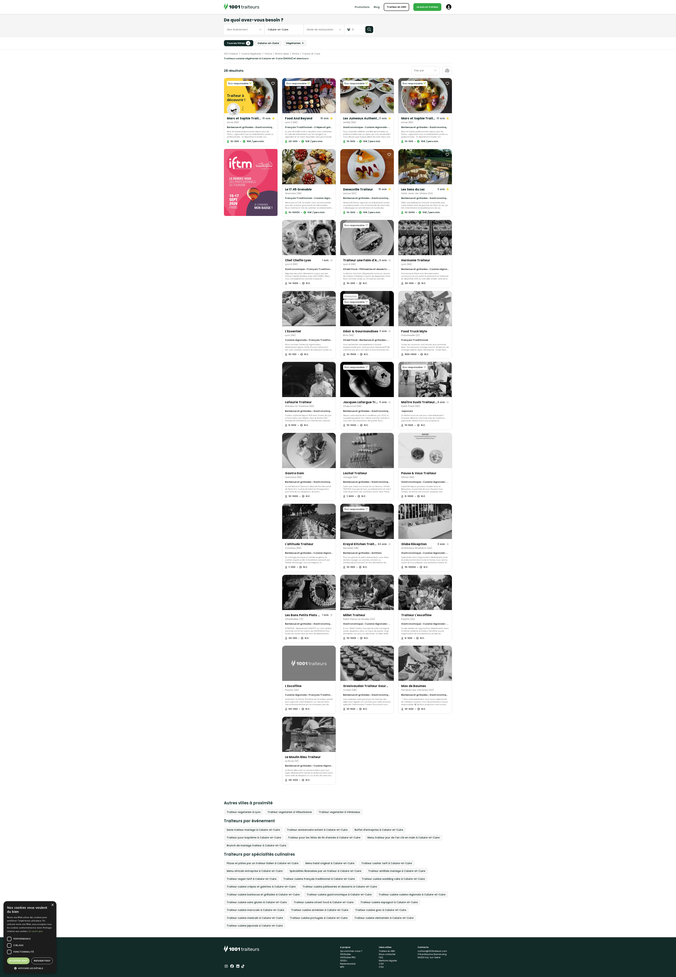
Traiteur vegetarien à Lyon (244, 812)
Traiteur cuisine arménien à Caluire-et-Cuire (319, 910)
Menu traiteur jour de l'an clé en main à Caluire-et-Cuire (403, 837)
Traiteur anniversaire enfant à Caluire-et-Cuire (317, 830)
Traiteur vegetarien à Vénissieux (339, 812)
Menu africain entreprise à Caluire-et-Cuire (255, 871)
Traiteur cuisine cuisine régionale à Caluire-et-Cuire (412, 894)
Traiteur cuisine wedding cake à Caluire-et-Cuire (393, 879)
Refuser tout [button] (42, 960)
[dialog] (30, 937)
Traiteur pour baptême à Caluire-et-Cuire (254, 837)
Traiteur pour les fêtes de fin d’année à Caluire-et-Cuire (324, 837)
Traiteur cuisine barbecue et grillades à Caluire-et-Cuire (263, 894)
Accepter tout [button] (18, 960)
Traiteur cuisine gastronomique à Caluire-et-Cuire (339, 894)
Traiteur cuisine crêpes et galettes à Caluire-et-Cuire (261, 886)
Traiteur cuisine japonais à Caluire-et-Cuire (255, 925)
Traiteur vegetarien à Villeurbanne (290, 812)
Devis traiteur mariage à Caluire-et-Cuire (253, 830)
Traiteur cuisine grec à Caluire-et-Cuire (380, 910)
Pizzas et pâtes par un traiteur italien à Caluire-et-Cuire (262, 863)
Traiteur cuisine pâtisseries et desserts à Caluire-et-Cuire (340, 886)
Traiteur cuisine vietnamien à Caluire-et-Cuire (384, 918)
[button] (30, 968)
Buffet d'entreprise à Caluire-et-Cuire (379, 830)
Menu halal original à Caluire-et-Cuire (329, 863)
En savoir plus (36, 931)
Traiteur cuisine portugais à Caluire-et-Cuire (319, 918)
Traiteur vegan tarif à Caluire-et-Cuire (251, 879)
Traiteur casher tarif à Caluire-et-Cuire (386, 863)
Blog (377, 7)
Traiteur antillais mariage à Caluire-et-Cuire (396, 871)
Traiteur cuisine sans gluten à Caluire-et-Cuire (257, 902)
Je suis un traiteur (427, 7)
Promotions (362, 7)
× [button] (52, 905)
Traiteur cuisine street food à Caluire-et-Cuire (323, 902)
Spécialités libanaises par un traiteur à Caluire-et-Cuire (325, 871)
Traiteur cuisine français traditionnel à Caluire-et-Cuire (319, 879)
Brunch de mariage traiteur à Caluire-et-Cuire (256, 845)
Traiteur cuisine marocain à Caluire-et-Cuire (255, 910)
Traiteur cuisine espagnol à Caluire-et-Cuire (389, 902)
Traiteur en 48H (396, 7)
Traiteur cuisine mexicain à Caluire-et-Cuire (255, 918)
